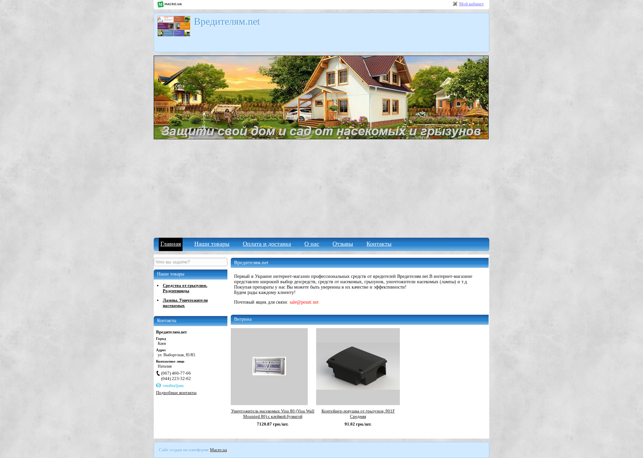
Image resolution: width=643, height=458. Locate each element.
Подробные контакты (176, 392)
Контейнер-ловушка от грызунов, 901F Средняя (358, 413)
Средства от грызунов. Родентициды (185, 288)
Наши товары (211, 243)
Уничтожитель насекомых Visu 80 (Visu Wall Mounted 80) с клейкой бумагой (272, 413)
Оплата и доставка (267, 243)
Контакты (378, 243)
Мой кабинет (471, 3)
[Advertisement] (321, 187)
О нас (311, 243)
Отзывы (343, 243)
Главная (170, 243)
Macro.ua (218, 449)
